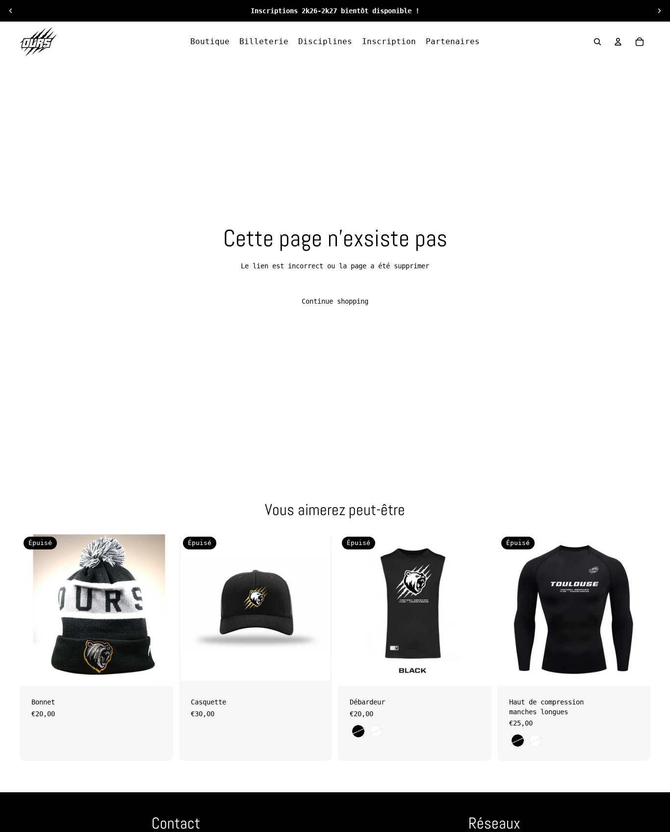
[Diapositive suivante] (659, 11)
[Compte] (618, 41)
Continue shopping (335, 301)
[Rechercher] (597, 41)
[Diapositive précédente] (11, 11)
